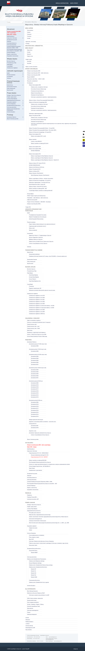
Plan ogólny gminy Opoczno (35, 512)
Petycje (28, 612)
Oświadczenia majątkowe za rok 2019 (37, 295)
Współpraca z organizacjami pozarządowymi (36, 332)
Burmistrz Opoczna (11, 61)
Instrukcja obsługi (29, 625)
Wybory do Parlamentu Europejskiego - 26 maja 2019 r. (40, 132)
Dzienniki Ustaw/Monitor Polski (33, 606)
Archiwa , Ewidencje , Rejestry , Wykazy (35, 604)
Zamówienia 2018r (35, 387)
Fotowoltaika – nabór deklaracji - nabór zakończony (37, 197)
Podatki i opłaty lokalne (11, 97)
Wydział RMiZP (34, 552)
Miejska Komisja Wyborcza (36, 93)
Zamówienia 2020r (35, 383)
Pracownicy (31, 286)
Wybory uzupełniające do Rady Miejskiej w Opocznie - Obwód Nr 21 (45, 160)
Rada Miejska (10, 64)
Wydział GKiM (34, 577)
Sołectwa (9, 78)
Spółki (8, 73)
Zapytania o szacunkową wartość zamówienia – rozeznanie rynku (42, 421)
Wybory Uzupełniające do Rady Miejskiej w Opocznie (42, 156)
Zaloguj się (75, 648)
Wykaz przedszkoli (33, 230)
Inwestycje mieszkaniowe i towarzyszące (37, 520)
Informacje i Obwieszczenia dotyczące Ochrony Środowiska (41, 541)
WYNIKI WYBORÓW (35, 150)
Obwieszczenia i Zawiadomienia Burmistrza (38, 567)
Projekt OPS (28, 207)
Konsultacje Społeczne (11, 43)
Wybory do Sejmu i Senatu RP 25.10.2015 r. (38, 186)
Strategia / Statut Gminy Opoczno (14, 95)
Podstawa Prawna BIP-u (32, 497)
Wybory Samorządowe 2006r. (35, 148)
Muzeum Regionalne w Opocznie (36, 237)
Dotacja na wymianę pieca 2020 (33, 75)
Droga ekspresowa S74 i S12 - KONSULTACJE (38, 453)
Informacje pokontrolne (11, 107)
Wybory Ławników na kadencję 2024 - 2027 (38, 188)
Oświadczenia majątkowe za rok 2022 (37, 301)
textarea (27, 617)
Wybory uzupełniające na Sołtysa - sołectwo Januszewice (41, 178)
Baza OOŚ (31, 539)
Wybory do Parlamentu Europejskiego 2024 (38, 102)
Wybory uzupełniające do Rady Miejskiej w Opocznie (42, 157)
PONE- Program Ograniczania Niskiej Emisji (36, 195)
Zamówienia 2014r (35, 395)
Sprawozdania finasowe (12, 86)
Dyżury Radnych (32, 279)
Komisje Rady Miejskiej (34, 277)
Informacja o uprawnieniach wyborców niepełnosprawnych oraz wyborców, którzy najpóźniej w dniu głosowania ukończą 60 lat (53, 124)
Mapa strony (74, 3)
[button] (83, 131)
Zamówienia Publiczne (11, 117)
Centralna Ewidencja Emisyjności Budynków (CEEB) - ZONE (14, 47)
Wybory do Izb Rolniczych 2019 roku (36, 167)
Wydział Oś (33, 571)
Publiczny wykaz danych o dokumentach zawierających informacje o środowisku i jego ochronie (48, 543)
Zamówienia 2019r (35, 385)
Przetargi (27, 43)
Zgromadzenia (30, 608)
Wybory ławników (32, 139)
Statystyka (28, 619)
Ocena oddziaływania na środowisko (36, 535)
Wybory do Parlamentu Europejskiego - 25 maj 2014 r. (40, 180)
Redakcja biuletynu (29, 621)
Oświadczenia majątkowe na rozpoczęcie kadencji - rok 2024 (41, 307)
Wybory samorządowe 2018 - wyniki (38, 136)
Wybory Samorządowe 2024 (35, 85)
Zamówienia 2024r (35, 358)
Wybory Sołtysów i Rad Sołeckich (36, 173)
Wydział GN (33, 573)
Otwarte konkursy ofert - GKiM (33, 328)
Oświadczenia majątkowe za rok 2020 (37, 297)
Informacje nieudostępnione (32, 610)
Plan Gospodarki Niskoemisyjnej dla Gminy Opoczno (40, 462)
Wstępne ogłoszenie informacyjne (36, 419)
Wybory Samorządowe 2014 (35, 153)
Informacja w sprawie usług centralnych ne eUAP (39, 595)
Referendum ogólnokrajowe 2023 (35, 113)
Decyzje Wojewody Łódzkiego (35, 563)
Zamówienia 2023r (35, 360)
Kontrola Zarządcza (11, 111)
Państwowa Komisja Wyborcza (37, 91)
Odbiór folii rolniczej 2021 (32, 199)
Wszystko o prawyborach (32, 81)
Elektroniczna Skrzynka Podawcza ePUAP (36, 593)
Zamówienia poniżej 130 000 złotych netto (37, 367)
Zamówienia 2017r (35, 389)
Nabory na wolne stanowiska (31, 66)
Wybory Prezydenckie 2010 (34, 169)
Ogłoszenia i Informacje (12, 38)
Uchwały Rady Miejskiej (12, 98)
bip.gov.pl (29, 54)
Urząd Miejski (10, 66)
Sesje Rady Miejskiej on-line (35, 281)
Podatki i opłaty (29, 59)
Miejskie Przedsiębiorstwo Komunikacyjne (37, 216)
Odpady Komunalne (33, 528)
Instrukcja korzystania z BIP (33, 499)
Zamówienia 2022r (35, 362)
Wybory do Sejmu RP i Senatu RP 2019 (37, 163)
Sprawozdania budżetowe (34, 254)
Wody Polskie (32, 468)
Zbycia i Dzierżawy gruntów (12, 118)
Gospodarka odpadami (11, 102)
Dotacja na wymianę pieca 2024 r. (34, 203)
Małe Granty (29, 330)
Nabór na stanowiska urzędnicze (34, 320)
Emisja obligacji (30, 193)
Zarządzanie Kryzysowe (12, 39)
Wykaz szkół (32, 228)
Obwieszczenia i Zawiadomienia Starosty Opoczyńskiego (41, 565)
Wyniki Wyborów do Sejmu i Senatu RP (37, 184)
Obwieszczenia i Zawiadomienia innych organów (39, 582)
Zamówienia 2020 (34, 425)
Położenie (29, 34)
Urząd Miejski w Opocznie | (16, 648)
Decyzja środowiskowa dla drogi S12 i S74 (39, 455)
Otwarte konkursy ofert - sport (33, 326)
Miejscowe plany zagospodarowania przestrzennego (39, 514)
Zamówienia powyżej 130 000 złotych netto (38, 354)
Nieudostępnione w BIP (30, 627)
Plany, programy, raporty (34, 537)
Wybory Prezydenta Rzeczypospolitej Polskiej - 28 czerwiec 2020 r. (43, 130)
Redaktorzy (29, 495)
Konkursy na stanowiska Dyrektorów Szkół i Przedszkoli (38, 322)
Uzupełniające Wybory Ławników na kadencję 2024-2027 (40, 190)
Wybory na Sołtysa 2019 (34, 171)
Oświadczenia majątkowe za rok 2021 (37, 299)
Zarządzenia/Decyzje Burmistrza (13, 105)
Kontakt (28, 38)
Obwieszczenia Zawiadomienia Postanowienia (36, 559)
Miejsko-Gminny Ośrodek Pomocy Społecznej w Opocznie (41, 241)
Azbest (30, 530)
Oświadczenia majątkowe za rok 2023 (37, 303)
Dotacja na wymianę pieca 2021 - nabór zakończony (37, 73)
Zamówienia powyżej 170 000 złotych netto (38, 344)
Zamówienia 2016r (35, 391)
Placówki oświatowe (11, 74)
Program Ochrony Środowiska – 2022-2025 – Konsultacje (39, 201)
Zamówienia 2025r (35, 356)
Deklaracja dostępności (32, 614)
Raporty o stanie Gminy (12, 54)
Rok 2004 (29, 63)
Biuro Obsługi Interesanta (32, 591)
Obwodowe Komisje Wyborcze (37, 95)
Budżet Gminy (10, 85)
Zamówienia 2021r (35, 364)
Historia (28, 32)
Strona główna (28, 21)
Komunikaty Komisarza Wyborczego (38, 89)
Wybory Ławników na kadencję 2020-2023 (37, 460)
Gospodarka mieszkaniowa (12, 56)
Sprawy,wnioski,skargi (31, 600)
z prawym (28, 623)
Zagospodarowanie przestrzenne (13, 100)
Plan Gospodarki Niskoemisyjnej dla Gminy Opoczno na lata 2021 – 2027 (14, 50)
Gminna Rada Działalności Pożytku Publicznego (37, 336)
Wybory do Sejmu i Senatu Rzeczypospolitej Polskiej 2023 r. (41, 100)
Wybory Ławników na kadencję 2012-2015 (39, 143)
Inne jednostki (10, 76)
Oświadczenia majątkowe (12, 67)
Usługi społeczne (32, 423)
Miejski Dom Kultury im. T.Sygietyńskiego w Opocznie (40, 235)
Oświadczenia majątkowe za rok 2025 (37, 311)
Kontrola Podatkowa (11, 52)
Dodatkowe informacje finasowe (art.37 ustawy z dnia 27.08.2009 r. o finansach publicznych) (48, 256)
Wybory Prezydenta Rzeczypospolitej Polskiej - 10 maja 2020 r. (42, 128)
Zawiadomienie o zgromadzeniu (35, 470)
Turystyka (29, 36)
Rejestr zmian (30, 56)
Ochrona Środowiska (11, 103)
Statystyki (9, 41)
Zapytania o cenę (32, 430)
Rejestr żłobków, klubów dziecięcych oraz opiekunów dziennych (42, 224)
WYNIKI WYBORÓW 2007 (34, 165)
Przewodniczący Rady (11, 62)
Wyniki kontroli (10, 90)
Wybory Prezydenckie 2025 (34, 115)
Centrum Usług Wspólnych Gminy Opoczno (38, 243)
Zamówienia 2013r (35, 397)
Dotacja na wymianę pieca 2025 (33, 70)
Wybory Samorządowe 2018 (35, 134)
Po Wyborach (30, 83)
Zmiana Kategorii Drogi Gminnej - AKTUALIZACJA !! (39, 466)
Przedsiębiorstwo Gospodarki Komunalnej (37, 214)
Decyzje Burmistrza (33, 550)
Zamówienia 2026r (35, 346)
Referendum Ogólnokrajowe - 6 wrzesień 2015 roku (39, 182)
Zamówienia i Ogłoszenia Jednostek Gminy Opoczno (40, 432)
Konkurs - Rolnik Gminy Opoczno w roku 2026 (36, 334)
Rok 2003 (29, 61)
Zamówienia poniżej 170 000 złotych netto (37, 349)
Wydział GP (33, 569)
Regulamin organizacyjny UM (35, 288)
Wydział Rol (33, 575)
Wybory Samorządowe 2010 (35, 146)
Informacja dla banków (11, 44)
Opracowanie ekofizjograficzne (35, 518)
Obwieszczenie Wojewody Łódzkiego (36, 561)
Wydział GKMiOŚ (31, 77)
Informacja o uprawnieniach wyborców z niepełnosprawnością (43, 97)
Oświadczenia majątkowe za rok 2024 (37, 309)
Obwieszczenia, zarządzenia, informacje (39, 87)
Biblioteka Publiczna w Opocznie (35, 239)
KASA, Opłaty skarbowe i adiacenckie (35, 598)
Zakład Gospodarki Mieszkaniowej (36, 219)
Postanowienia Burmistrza (34, 580)
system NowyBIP (25, 648)
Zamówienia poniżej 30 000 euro (35, 400)
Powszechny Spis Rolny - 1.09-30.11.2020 (35, 79)
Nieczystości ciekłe (33, 545)
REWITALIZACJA (10, 36)
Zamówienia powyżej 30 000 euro (36, 381)
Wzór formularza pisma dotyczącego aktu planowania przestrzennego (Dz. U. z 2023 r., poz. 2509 (49, 522)
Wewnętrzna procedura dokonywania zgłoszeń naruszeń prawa (42, 290)
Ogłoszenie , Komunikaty (31, 41)
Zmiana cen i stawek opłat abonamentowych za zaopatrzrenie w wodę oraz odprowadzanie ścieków (49, 464)
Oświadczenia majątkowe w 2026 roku (37, 313)
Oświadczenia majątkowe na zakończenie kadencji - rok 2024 (41, 305)
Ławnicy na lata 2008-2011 (36, 141)
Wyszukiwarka (29, 629)
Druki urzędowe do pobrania (33, 602)
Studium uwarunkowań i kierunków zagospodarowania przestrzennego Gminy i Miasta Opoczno (48, 516)
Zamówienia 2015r (35, 393)
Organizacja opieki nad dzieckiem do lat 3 (37, 226)
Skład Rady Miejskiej (33, 275)
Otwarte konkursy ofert (32, 324)
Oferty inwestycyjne (11, 88)
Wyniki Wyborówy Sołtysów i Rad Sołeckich (40, 175)
